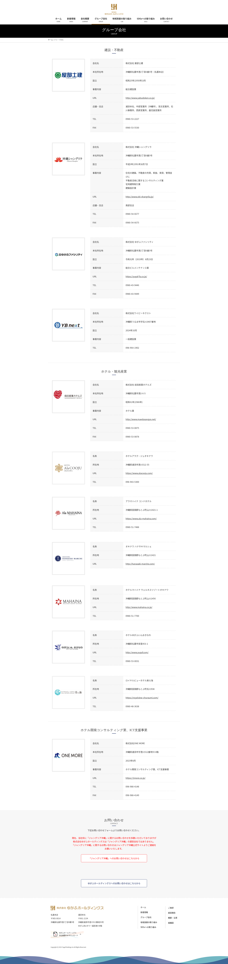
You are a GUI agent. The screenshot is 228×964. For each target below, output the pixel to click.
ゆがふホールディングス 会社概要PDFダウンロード (68, 934)
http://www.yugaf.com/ (137, 652)
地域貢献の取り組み (149, 922)
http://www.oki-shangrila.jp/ (140, 196)
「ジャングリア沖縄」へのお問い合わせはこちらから (114, 858)
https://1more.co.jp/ (135, 778)
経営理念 (171, 912)
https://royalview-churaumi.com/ (142, 697)
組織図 (171, 922)
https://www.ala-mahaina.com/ (141, 518)
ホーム (143, 907)
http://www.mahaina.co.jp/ (139, 607)
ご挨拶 (171, 907)
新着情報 (144, 912)
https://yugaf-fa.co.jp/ (136, 276)
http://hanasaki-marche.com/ (140, 563)
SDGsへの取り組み (148, 927)
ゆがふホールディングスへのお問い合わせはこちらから (114, 883)
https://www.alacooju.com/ (139, 473)
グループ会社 (146, 917)
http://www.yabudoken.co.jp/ (140, 97)
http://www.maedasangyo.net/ (141, 419)
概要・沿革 (172, 917)
